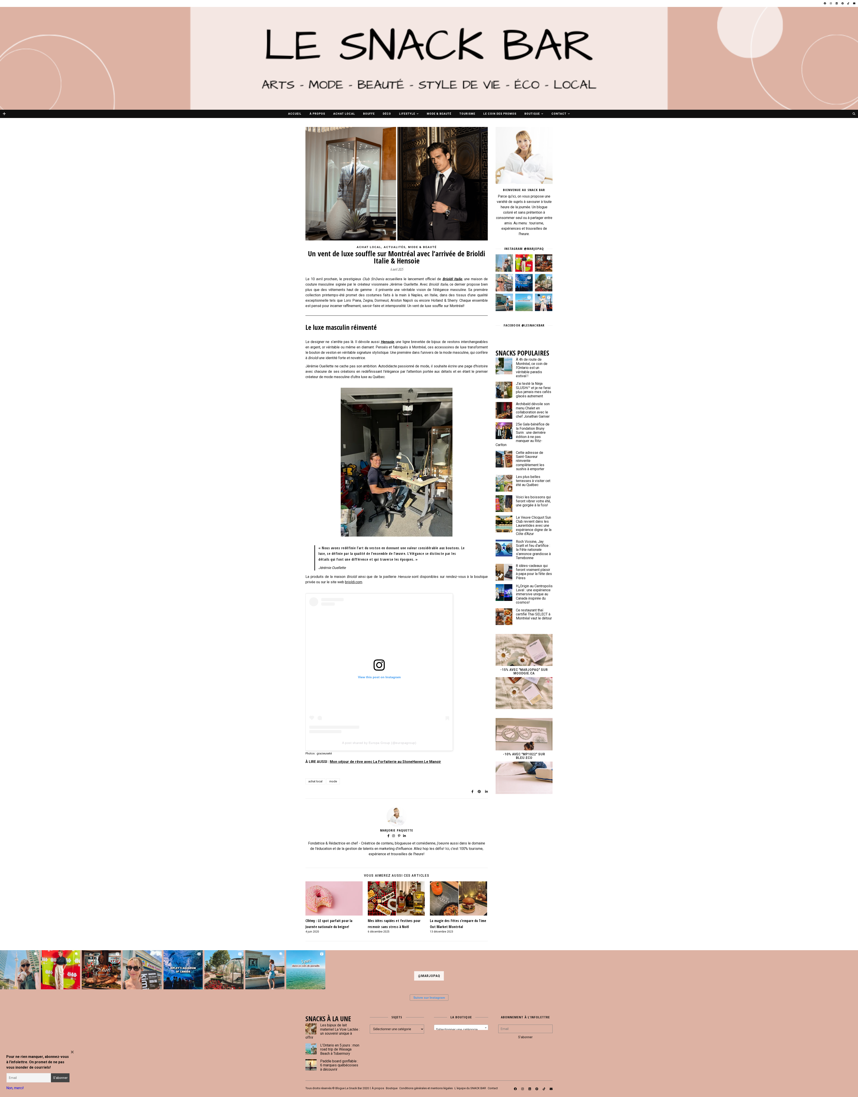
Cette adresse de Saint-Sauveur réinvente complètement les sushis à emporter (530, 461)
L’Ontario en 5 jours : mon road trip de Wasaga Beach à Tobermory (339, 1049)
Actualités (395, 247)
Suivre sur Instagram (429, 997)
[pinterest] (842, 3)
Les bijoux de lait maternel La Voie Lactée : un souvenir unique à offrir (332, 1031)
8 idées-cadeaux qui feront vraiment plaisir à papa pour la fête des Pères (534, 572)
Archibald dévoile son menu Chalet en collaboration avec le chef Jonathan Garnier (533, 410)
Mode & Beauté (439, 113)
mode (333, 781)
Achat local (344, 113)
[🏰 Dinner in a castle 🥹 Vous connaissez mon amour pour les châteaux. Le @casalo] (543, 282)
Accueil (294, 113)
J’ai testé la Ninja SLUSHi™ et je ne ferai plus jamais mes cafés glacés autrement (533, 389)
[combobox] (461, 1028)
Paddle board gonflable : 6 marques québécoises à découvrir (339, 1065)
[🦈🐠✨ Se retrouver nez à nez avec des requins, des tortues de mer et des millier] (524, 282)
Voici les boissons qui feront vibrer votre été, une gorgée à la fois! (533, 501)
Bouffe (369, 113)
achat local (315, 781)
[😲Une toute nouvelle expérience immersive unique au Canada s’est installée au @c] (543, 302)
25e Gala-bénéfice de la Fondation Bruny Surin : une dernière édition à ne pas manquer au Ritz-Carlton (522, 434)
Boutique (532, 113)
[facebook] (825, 3)
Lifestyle (407, 113)
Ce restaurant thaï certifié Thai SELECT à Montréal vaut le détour (534, 614)
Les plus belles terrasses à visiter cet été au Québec (533, 481)
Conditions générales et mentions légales (426, 1088)
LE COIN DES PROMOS (499, 113)
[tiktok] (848, 3)
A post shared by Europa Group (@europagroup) (379, 743)
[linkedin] (837, 3)
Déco (387, 113)
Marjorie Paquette (396, 830)
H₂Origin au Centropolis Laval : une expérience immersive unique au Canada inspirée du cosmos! (534, 594)
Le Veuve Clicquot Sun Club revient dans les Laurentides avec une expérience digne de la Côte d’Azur (533, 525)
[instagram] (831, 3)
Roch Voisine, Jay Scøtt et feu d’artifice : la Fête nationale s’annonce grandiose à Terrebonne (533, 549)
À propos (317, 113)
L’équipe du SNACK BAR (470, 1088)
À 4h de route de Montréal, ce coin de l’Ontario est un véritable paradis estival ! (531, 367)
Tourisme (467, 113)
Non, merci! (15, 1088)
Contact (558, 113)
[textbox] (461, 1030)
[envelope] (854, 3)
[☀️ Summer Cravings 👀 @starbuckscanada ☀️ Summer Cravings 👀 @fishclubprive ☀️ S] (504, 263)
